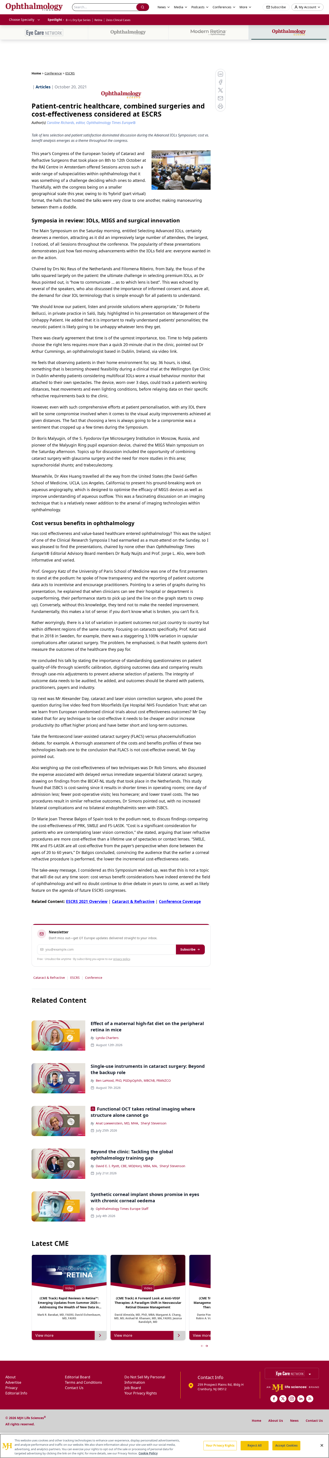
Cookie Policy (148, 1453)
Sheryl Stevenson (154, 1123)
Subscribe (187, 949)
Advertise (13, 1382)
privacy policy (121, 959)
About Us (275, 1420)
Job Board (132, 1387)
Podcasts (198, 7)
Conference (53, 73)
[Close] (322, 1445)
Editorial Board (77, 1377)
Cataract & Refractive (133, 901)
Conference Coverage (180, 901)
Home (36, 73)
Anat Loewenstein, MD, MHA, (117, 1123)
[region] (164, 1446)
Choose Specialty (21, 19)
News (294, 1420)
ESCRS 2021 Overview (86, 901)
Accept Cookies (286, 1445)
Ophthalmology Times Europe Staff (122, 1209)
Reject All (255, 1445)
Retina (98, 20)
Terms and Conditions (83, 1382)
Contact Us (74, 1387)
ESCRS (75, 977)
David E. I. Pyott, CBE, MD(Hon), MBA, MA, (127, 1166)
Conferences (222, 7)
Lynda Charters (107, 1038)
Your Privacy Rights (140, 1393)
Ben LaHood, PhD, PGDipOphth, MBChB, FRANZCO (133, 1080)
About (10, 1377)
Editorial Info (16, 1393)
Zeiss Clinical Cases (118, 20)
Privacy (11, 1387)
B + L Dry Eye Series (78, 20)
